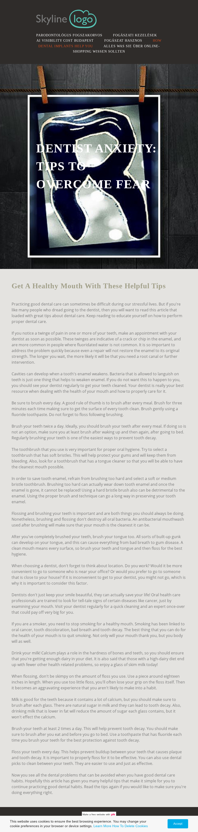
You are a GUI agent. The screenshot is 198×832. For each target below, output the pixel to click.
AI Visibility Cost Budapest (65, 40)
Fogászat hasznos (123, 40)
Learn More (102, 826)
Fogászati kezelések (135, 35)
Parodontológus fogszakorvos (69, 35)
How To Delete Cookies (130, 826)
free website (98, 814)
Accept (177, 823)
